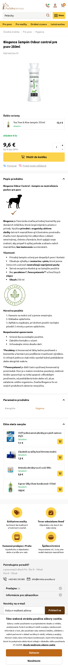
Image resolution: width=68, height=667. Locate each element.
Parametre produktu (16, 400)
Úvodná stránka (11, 31)
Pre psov (7, 24)
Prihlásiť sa (55, 610)
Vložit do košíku (36, 157)
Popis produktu (13, 178)
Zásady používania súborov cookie (39, 644)
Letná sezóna (58, 24)
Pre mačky (21, 24)
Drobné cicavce (39, 24)
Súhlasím (34, 652)
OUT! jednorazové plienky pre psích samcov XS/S (39, 434)
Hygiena (39, 31)
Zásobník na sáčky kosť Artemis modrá (37, 451)
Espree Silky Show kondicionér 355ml (37, 483)
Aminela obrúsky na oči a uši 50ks (34, 467)
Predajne (13, 588)
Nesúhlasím (34, 661)
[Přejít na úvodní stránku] (13, 5)
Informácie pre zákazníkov (22, 595)
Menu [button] (61, 15)
